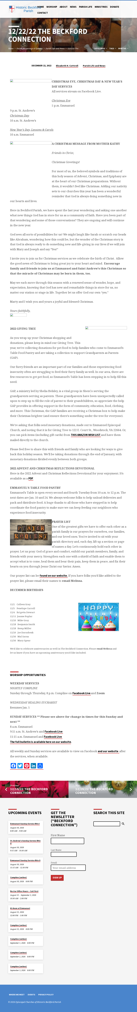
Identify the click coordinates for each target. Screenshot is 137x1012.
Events (31, 994)
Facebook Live (82, 693)
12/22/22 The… (73, 48)
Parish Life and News (55, 48)
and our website (108, 751)
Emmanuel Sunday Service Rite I (25, 824)
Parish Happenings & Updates (30, 48)
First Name (58, 835)
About (63, 6)
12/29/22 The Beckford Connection (94, 791)
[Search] (123, 824)
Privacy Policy (45, 994)
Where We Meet (17, 994)
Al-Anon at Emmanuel (20, 908)
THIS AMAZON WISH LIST (86, 435)
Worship (51, 6)
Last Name (56, 850)
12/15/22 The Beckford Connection (29, 791)
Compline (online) (18, 877)
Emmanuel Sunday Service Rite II (25, 860)
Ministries (101, 6)
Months (122, 48)
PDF (30, 478)
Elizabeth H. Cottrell (67, 65)
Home (40, 6)
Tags (111, 48)
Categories (99, 48)
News (73, 6)
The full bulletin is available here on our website (40, 742)
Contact (42, 12)
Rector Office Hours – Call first (24, 891)
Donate (114, 6)
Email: (54, 862)
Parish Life (85, 6)
